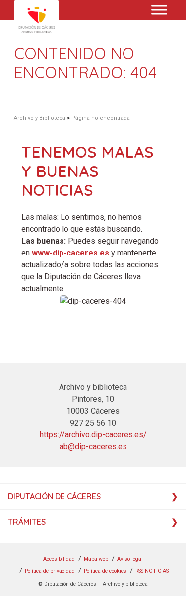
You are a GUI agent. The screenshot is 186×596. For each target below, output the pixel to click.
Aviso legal (130, 559)
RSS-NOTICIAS (152, 571)
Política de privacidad (50, 571)
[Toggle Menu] (159, 9)
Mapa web (96, 559)
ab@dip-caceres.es (93, 446)
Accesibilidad (59, 559)
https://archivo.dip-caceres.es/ (93, 434)
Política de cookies (105, 571)
